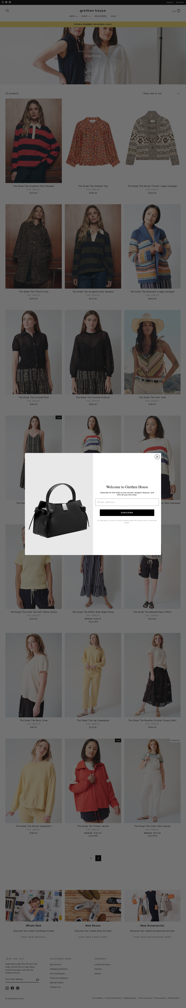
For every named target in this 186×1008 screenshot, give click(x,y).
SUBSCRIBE (127, 513)
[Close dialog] (157, 456)
